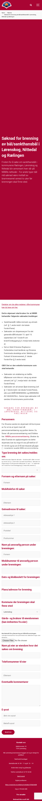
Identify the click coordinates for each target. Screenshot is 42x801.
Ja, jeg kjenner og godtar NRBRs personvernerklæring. (21, 448)
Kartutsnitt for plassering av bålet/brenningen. (19, 633)
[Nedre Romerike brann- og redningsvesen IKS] (7, 5)
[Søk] (31, 5)
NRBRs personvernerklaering (17, 436)
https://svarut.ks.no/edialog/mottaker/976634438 (21, 785)
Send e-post (21, 776)
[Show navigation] (38, 5)
